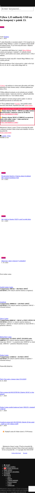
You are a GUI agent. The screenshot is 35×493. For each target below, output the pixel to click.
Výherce (2, 85)
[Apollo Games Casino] (4, 285)
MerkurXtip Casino (5, 337)
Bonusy (9, 478)
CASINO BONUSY (12, 468)
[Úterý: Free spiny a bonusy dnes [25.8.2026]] (4, 377)
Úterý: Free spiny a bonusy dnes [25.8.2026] (13, 379)
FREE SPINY (8, 470)
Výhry (9, 136)
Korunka (17, 103)
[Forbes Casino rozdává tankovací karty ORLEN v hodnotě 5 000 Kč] (4, 405)
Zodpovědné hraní (16, 453)
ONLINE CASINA (9, 467)
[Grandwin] (4, 300)
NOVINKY (7, 475)
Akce (9, 477)
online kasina (28, 105)
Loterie (2, 27)
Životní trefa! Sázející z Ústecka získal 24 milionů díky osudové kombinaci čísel (16, 177)
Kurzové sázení (12, 482)
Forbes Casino (4, 355)
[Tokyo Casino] (4, 317)
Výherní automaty (12, 480)
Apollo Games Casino (6, 287)
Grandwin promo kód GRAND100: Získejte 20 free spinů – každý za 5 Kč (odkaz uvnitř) (17, 423)
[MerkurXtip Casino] (4, 335)
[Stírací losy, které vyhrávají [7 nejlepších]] (17, 241)
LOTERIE (7, 473)
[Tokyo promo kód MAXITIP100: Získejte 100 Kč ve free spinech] (4, 390)
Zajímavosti (10, 485)
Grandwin (3, 302)
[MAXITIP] (8, 4)
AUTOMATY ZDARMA (11, 472)
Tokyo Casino (4, 318)
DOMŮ (7, 465)
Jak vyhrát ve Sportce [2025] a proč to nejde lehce (16, 219)
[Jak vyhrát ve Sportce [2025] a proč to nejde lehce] (17, 199)
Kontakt (25, 453)
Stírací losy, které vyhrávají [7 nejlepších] (13, 261)
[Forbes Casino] (4, 353)
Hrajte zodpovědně (5, 132)
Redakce (6, 37)
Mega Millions (26, 50)
